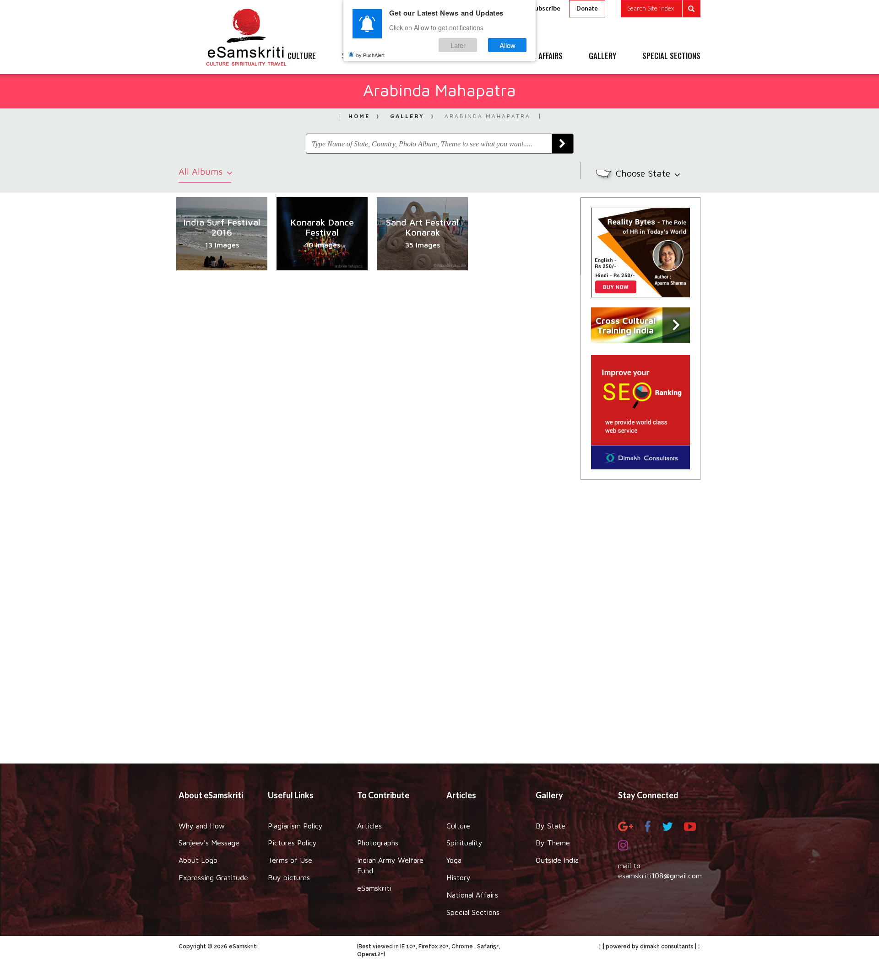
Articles (369, 826)
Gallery (407, 116)
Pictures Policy (292, 843)
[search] (660, 8)
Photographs (377, 843)
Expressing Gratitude (213, 877)
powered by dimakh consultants (649, 946)
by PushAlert (370, 55)
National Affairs (472, 895)
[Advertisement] (439, 619)
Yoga (453, 860)
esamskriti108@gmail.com (660, 875)
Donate (587, 8)
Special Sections (472, 912)
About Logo (198, 860)
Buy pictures (289, 877)
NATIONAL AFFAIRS (534, 56)
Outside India (557, 860)
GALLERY (602, 56)
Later (458, 45)
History (458, 877)
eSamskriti (374, 888)
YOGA (418, 56)
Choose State (644, 173)
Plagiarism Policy (295, 826)
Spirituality (464, 843)
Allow (507, 45)
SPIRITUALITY (363, 56)
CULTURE (302, 56)
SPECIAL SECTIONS (671, 56)
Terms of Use (290, 860)
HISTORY (466, 56)
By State (550, 826)
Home (359, 116)
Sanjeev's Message (209, 843)
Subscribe (545, 8)
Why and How (202, 826)
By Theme (553, 843)
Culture (458, 826)
